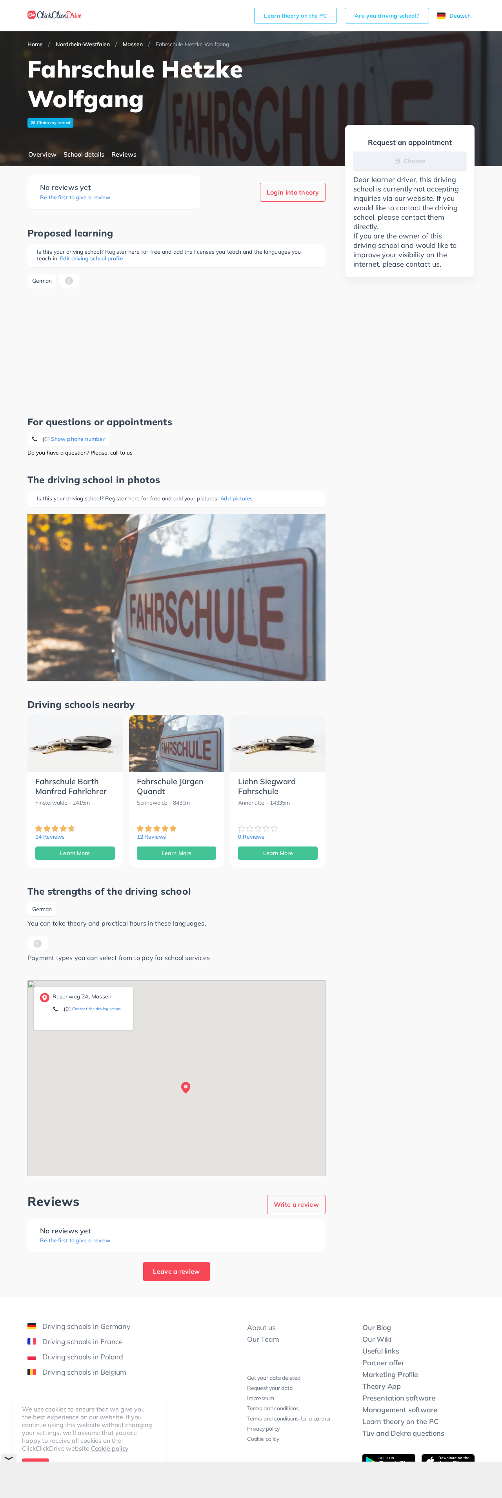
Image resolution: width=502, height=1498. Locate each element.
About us (261, 1327)
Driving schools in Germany (86, 1326)
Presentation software (398, 1397)
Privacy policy (263, 1428)
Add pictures (236, 498)
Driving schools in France (82, 1341)
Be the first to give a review (75, 197)
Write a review (296, 1204)
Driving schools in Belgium (84, 1372)
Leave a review (176, 1271)
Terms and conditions (273, 1408)
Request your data (270, 1388)
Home (35, 44)
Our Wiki (376, 1339)
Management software (399, 1409)
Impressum (260, 1398)
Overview (42, 154)
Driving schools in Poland (82, 1356)
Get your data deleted (273, 1377)
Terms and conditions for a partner (289, 1418)
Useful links (380, 1350)
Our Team (263, 1339)
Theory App (381, 1386)
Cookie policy (110, 1448)
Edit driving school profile (91, 258)
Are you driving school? (387, 15)
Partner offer (383, 1362)
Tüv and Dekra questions (403, 1433)
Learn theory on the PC (295, 15)
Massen (133, 44)
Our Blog (376, 1327)
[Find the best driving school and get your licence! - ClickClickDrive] (54, 16)
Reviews (123, 154)
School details (84, 154)
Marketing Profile (390, 1374)
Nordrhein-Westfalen (83, 44)
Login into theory (293, 192)
